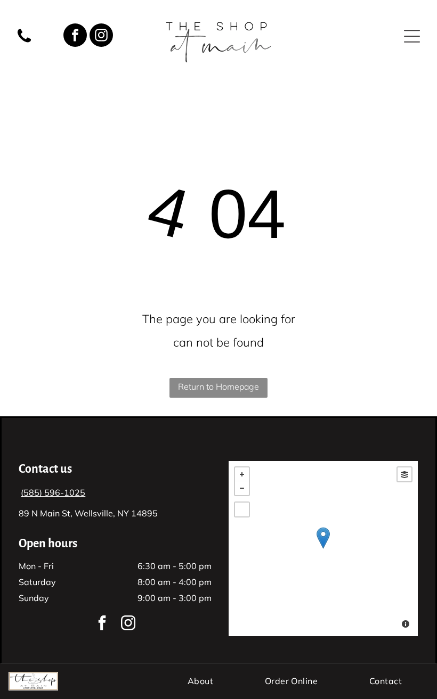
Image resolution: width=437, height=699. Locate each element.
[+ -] (323, 548)
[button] (412, 36)
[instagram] (101, 36)
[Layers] (404, 474)
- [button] (242, 488)
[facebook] (75, 36)
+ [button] (242, 474)
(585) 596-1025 (53, 492)
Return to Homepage (218, 386)
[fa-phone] (24, 41)
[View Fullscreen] (242, 509)
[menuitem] (200, 681)
